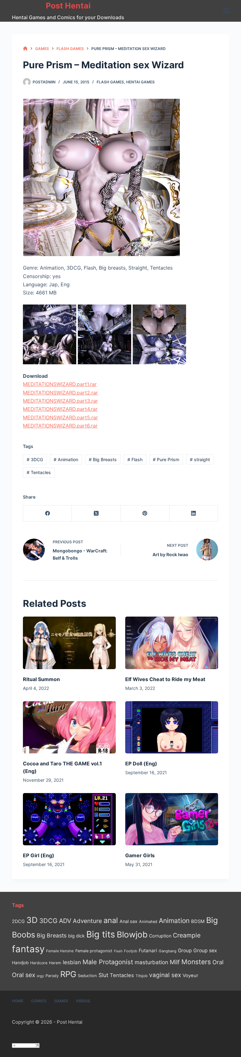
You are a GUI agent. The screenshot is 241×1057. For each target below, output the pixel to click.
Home (17, 1000)
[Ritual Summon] (69, 643)
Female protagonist (93, 950)
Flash (134, 459)
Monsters (196, 962)
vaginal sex (165, 975)
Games (61, 1000)
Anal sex (128, 921)
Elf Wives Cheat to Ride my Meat (165, 679)
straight (200, 459)
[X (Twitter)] (96, 514)
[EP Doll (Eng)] (171, 727)
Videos (83, 1000)
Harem (55, 962)
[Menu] (226, 11)
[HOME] (25, 48)
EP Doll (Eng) (141, 763)
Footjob (130, 951)
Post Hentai (68, 5)
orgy (40, 976)
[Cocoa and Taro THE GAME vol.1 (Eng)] (69, 727)
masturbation (151, 962)
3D (32, 920)
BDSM (198, 921)
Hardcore (38, 962)
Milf (175, 962)
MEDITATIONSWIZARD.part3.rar (60, 401)
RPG (68, 974)
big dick (76, 935)
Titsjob (141, 976)
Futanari (148, 951)
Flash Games (110, 82)
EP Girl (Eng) (38, 855)
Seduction (87, 975)
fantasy (28, 948)
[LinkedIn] (193, 514)
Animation (66, 459)
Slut (103, 975)
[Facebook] (47, 514)
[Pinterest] (145, 514)
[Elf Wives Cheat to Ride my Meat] (171, 643)
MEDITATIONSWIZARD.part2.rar (60, 392)
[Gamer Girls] (171, 819)
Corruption (160, 935)
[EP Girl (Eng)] (69, 819)
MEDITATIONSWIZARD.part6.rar (60, 425)
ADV (65, 921)
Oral (217, 962)
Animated (148, 921)
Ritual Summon (41, 679)
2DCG (18, 921)
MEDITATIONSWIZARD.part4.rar (60, 409)
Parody (52, 975)
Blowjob (132, 934)
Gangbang (167, 951)
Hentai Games (140, 82)
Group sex (205, 951)
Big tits (100, 934)
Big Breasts (103, 459)
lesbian (72, 962)
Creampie (187, 935)
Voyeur (190, 975)
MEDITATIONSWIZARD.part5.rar (60, 417)
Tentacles (39, 472)
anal (111, 920)
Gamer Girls (140, 855)
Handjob (20, 962)
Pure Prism (166, 459)
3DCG (35, 459)
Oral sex (23, 975)
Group (185, 951)
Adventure (87, 921)
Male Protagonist (108, 962)
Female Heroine (60, 951)
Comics (38, 1000)
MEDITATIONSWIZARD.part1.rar (60, 384)
